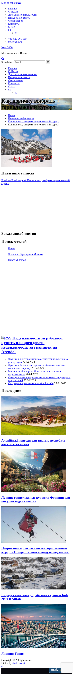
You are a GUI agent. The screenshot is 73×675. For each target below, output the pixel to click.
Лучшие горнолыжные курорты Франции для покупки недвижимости (35, 499)
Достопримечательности (22, 14)
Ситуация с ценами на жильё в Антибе (30, 383)
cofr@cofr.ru (15, 41)
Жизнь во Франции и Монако (25, 254)
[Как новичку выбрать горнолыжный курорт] (26, 165)
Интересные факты (19, 17)
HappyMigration (17, 259)
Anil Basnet (18, 663)
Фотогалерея (15, 20)
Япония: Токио (12, 653)
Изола (11, 248)
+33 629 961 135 (17, 38)
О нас (11, 26)
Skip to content (9, 2)
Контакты (14, 23)
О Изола (13, 11)
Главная (12, 8)
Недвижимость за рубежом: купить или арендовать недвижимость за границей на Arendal (32, 345)
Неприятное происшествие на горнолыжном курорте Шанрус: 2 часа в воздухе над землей (35, 550)
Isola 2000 (7, 47)
